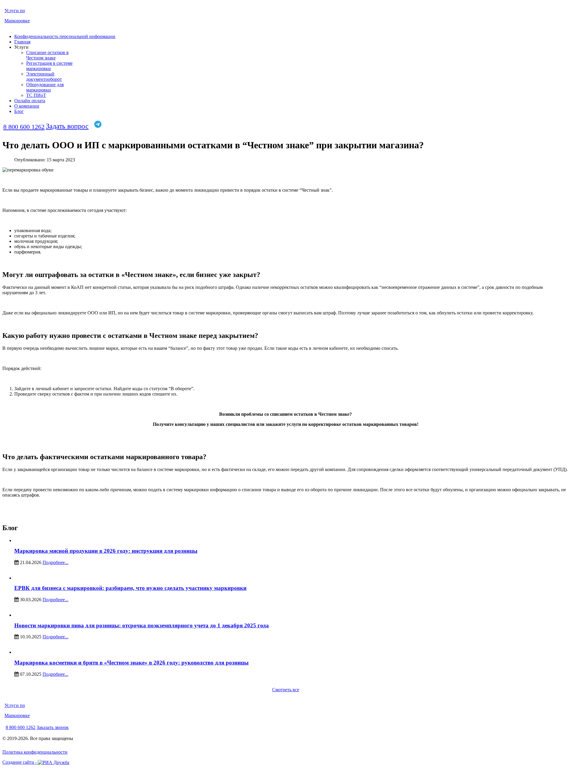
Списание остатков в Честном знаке (47, 55)
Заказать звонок (53, 727)
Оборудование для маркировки (45, 87)
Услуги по (14, 10)
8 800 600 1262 (24, 126)
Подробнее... (55, 562)
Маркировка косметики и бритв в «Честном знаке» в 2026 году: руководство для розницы (131, 662)
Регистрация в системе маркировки (49, 66)
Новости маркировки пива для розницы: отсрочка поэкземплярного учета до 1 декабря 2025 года (141, 625)
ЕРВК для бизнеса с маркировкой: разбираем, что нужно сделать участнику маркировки (130, 588)
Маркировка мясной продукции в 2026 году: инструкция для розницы (105, 551)
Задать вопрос (67, 126)
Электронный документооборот (44, 76)
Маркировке (17, 20)
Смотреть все (285, 689)
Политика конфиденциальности (35, 752)
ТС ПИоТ (36, 95)
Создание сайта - (20, 762)
